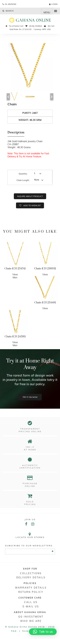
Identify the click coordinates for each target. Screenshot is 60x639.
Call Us (31, 602)
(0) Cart (50, 26)
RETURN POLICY (30, 592)
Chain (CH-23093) (45, 268)
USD (49, 29)
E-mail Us (31, 606)
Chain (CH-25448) (45, 302)
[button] (43, 631)
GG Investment (30, 616)
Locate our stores (30, 537)
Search (9, 11)
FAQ (14, 631)
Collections (31, 573)
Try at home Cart (16, 26)
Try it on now (30, 397)
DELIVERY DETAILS (31, 577)
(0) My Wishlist (35, 26)
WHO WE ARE (31, 621)
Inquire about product (30, 196)
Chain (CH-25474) (15, 268)
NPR (44, 29)
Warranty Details (31, 587)
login (54, 4)
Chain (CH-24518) (15, 336)
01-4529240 (10, 4)
